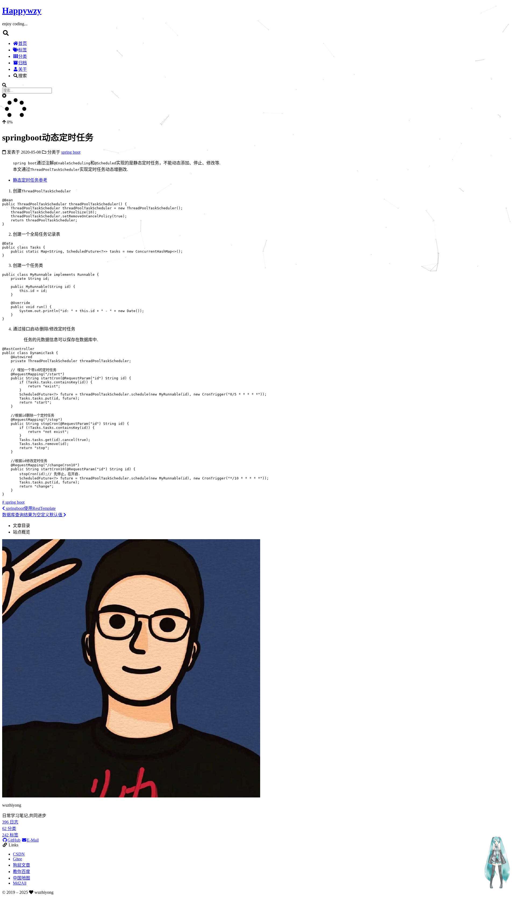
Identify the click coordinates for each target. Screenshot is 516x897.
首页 (22, 43)
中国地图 (21, 878)
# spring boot (13, 502)
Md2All (19, 883)
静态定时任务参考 (30, 180)
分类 (22, 56)
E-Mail (33, 840)
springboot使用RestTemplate (30, 508)
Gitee (17, 859)
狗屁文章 (21, 865)
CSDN (19, 854)
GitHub (14, 840)
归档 (22, 63)
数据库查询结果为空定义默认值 (32, 515)
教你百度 (21, 871)
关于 (22, 69)
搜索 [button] (22, 75)
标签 (22, 50)
